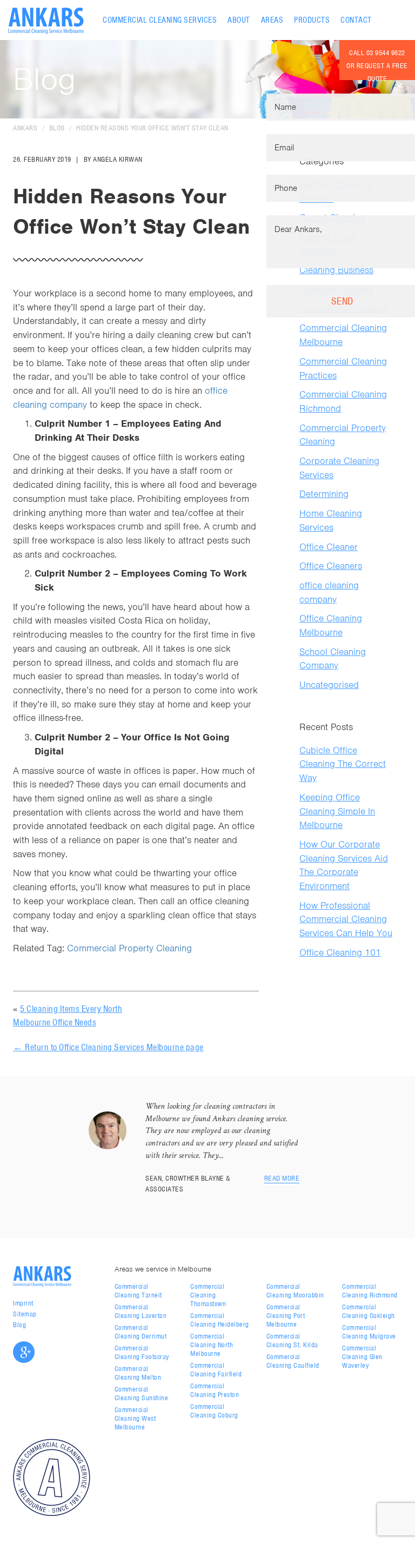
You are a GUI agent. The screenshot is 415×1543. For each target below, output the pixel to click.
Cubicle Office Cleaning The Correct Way (342, 764)
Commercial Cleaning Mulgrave (369, 1332)
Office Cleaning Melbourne (330, 625)
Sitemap (25, 1314)
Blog (57, 128)
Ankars (25, 128)
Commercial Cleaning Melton (138, 1373)
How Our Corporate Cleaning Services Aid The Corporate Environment (343, 865)
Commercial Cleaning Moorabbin (295, 1291)
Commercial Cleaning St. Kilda (292, 1340)
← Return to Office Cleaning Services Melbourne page (108, 1047)
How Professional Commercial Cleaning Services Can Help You (345, 919)
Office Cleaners (330, 566)
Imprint (23, 1303)
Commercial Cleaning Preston (214, 1390)
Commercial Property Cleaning (129, 948)
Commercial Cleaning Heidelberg (219, 1320)
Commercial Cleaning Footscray (142, 1352)
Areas (272, 20)
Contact (356, 20)
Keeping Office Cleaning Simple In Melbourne (337, 811)
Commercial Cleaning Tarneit (138, 1291)
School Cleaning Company (332, 659)
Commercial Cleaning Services (160, 20)
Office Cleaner (328, 547)
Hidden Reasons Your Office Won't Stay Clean (152, 128)
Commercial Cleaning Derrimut (141, 1332)
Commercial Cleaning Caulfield (292, 1361)
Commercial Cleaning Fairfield (216, 1370)
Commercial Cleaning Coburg (214, 1411)
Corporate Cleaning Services (339, 468)
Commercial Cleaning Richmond (343, 401)
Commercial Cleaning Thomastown (208, 1295)
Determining (324, 494)
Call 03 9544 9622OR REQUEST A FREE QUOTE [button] (377, 64)
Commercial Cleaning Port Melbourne (285, 1315)
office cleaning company (329, 592)
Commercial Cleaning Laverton (141, 1311)
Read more (282, 1178)
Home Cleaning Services (330, 520)
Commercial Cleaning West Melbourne (135, 1418)
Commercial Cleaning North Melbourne (211, 1345)
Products (312, 20)
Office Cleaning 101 (340, 952)
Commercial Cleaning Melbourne (343, 335)
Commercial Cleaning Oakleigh (368, 1311)
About (238, 20)
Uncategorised (329, 685)
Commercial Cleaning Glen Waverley (362, 1356)
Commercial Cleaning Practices (343, 368)
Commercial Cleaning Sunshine (142, 1393)
